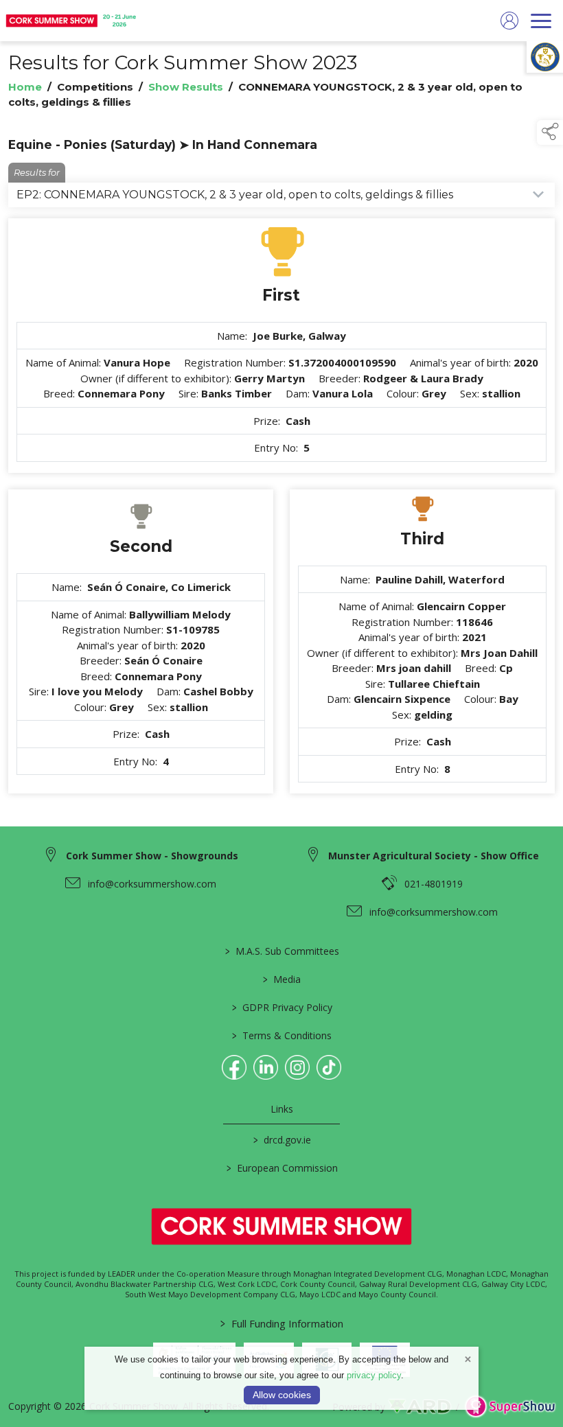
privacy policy (374, 1375)
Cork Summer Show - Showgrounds (152, 855)
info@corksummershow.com (152, 883)
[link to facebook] (234, 1067)
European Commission (281, 1168)
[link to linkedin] (265, 1067)
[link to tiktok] (329, 1067)
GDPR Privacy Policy (281, 1007)
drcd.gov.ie (281, 1140)
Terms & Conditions (282, 1035)
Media (282, 979)
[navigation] (541, 20)
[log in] (509, 21)
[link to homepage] (72, 20)
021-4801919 (433, 883)
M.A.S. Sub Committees (281, 951)
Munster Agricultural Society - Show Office (433, 855)
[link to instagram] (297, 1067)
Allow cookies (282, 1394)
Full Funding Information (281, 1323)
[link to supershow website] (510, 1406)
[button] (550, 132)
